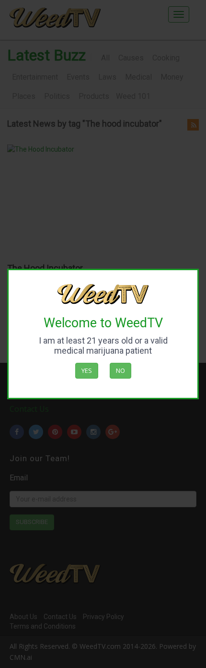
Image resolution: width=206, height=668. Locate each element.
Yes (86, 370)
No (120, 370)
